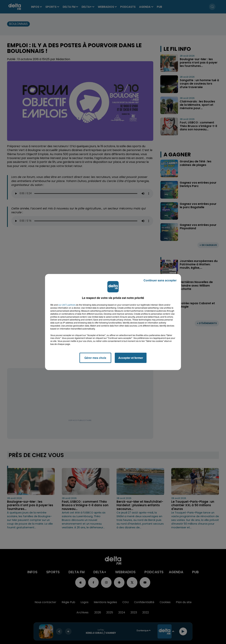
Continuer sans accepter (160, 280)
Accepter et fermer (130, 358)
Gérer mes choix (95, 358)
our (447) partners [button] (67, 304)
